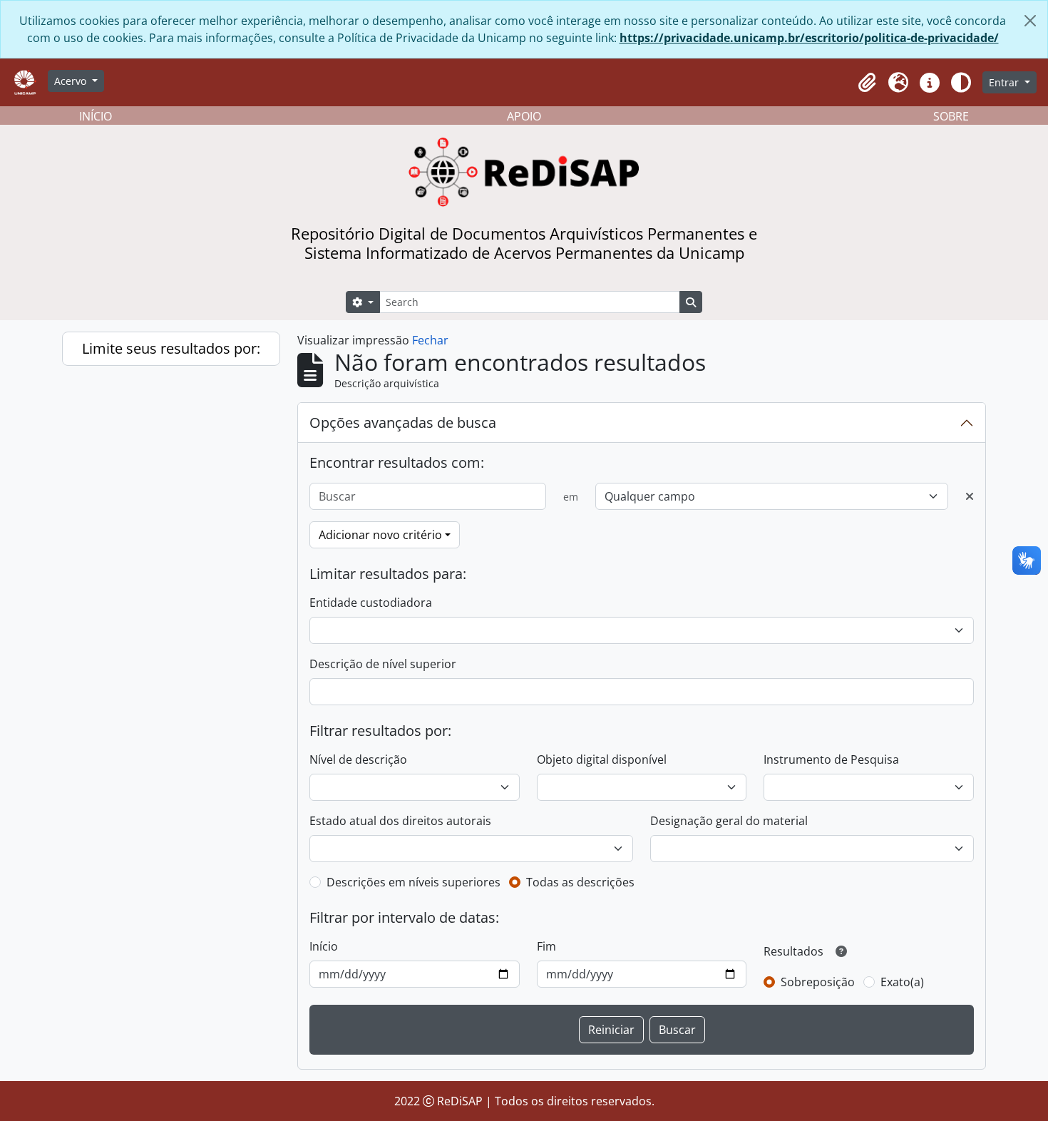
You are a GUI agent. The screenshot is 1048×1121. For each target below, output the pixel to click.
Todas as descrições (580, 882)
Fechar (430, 340)
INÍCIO (95, 116)
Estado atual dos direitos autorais (400, 821)
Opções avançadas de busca (402, 422)
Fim (546, 946)
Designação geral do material (729, 821)
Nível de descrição (358, 759)
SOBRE (951, 116)
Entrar (1005, 82)
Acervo (71, 81)
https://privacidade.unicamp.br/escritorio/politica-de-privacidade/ (809, 38)
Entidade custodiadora (370, 602)
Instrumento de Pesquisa (831, 759)
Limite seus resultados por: (171, 348)
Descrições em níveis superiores (413, 882)
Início (323, 946)
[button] (867, 82)
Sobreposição (818, 982)
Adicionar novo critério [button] (380, 535)
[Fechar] (1030, 21)
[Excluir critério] (969, 496)
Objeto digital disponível (602, 759)
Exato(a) (902, 982)
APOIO (524, 116)
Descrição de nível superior (382, 664)
